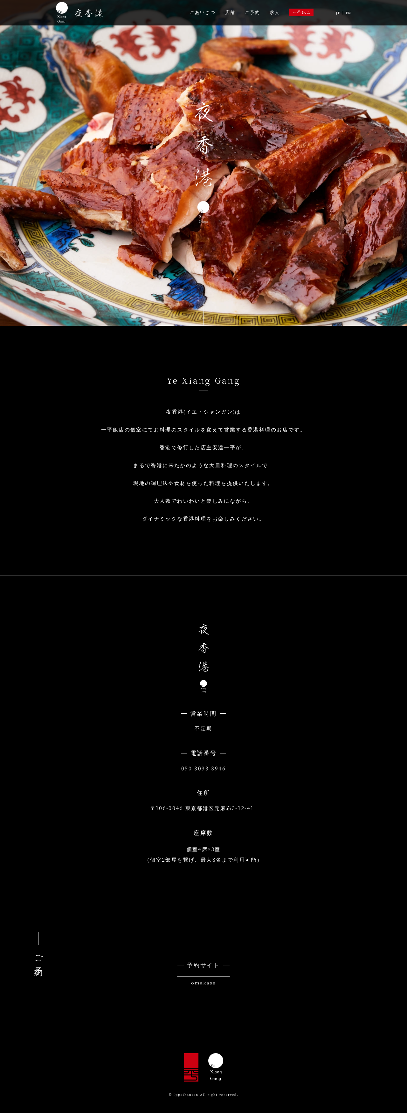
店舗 (230, 12)
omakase (203, 982)
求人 (275, 12)
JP (338, 13)
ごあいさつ (203, 12)
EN (348, 13)
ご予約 (252, 12)
